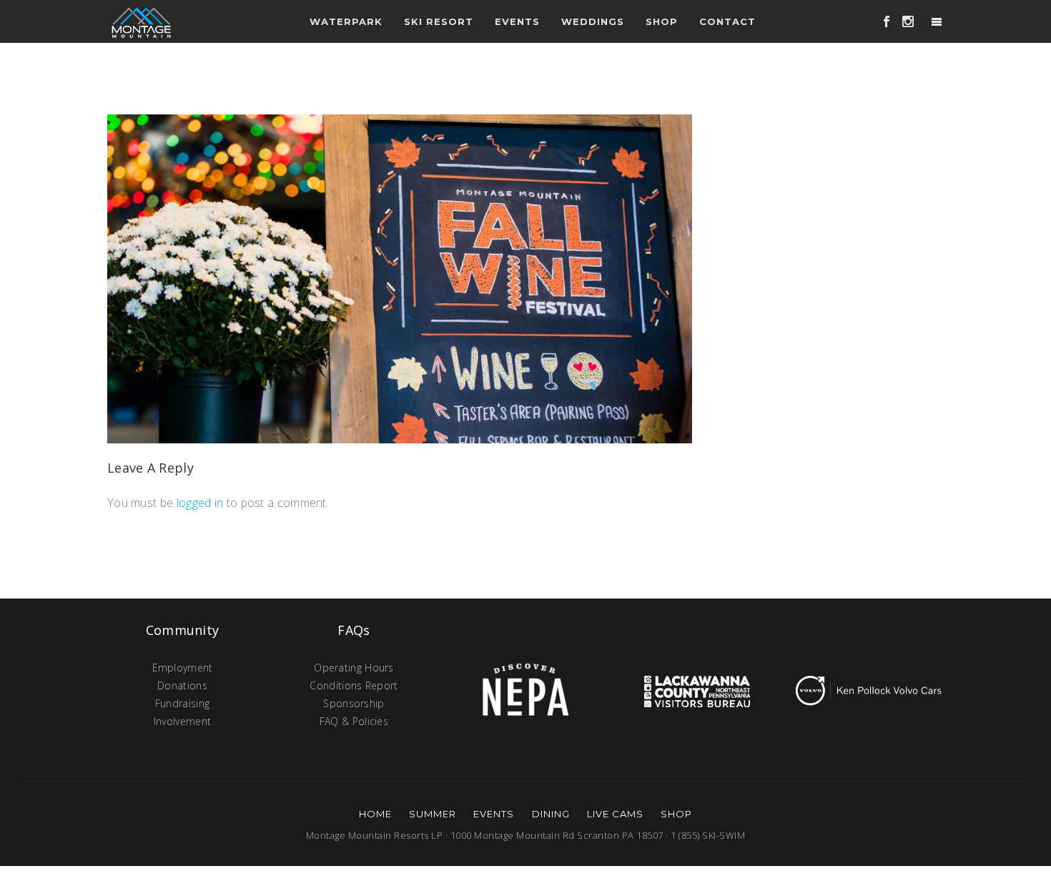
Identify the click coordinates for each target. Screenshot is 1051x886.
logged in (200, 503)
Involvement (182, 721)
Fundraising (182, 703)
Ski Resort (438, 21)
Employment (182, 667)
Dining (551, 813)
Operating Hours (354, 667)
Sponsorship (353, 703)
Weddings (592, 21)
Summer (432, 813)
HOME (375, 813)
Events (493, 813)
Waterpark (346, 21)
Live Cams (615, 813)
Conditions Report (354, 685)
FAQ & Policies (354, 721)
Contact (727, 21)
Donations (182, 685)
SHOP (676, 813)
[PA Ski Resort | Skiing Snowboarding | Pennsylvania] (141, 21)
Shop (662, 21)
